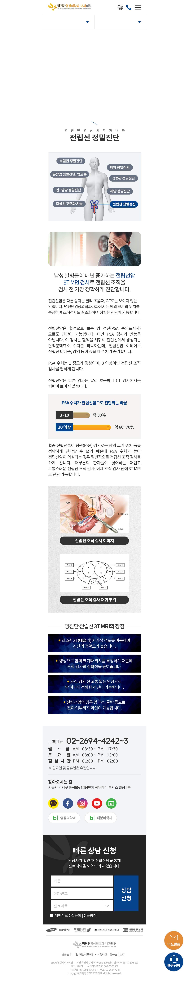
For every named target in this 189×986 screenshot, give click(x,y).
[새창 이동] (54, 930)
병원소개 (67, 954)
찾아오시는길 (117, 954)
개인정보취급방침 (84, 954)
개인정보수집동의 (76, 915)
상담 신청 (126, 894)
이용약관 (102, 954)
